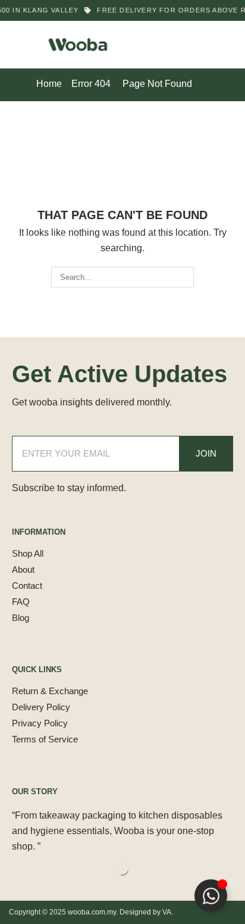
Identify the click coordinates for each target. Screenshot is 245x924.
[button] (17, 44)
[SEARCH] (184, 277)
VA (166, 912)
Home (49, 84)
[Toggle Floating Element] (210, 895)
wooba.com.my (92, 912)
